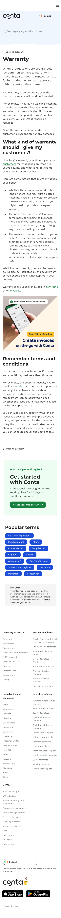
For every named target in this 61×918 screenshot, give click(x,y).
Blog (5, 831)
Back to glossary (15, 52)
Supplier (12, 554)
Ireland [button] (47, 16)
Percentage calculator (13, 808)
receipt (19, 386)
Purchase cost (16, 542)
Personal (7, 759)
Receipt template (41, 764)
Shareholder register (19, 567)
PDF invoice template (43, 666)
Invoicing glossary (11, 822)
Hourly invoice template (44, 647)
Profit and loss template (44, 751)
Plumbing (7, 768)
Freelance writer (11, 741)
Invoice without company (15, 653)
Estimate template (42, 742)
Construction (9, 723)
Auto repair (8, 709)
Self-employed (10, 657)
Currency (45, 567)
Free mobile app (11, 791)
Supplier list (38, 548)
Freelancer (33, 573)
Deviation (13, 573)
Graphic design (10, 745)
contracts (52, 286)
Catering (7, 714)
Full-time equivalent (19, 535)
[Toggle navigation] (56, 5)
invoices (15, 290)
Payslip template (41, 746)
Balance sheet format (43, 708)
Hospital (7, 750)
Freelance (7, 736)
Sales (5, 772)
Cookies (14, 906)
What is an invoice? (12, 826)
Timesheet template (42, 769)
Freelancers (8, 643)
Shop (5, 777)
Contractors (8, 648)
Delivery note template (44, 737)
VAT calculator (10, 796)
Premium (7, 639)
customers (9, 163)
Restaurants (9, 675)
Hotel (5, 754)
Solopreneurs (9, 671)
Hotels (6, 680)
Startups (7, 666)
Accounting (14, 561)
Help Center (9, 835)
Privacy (6, 906)
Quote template (40, 760)
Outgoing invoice (39, 561)
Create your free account (26, 505)
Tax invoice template (43, 686)
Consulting (8, 727)
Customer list (15, 548)
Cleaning (7, 718)
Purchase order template (45, 755)
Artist (5, 705)
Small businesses (11, 662)
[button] (20, 862)
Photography (9, 763)
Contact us (8, 844)
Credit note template (43, 732)
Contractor (8, 732)
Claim (36, 542)
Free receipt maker (12, 817)
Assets (29, 554)
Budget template (41, 713)
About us (7, 840)
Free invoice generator (14, 812)
